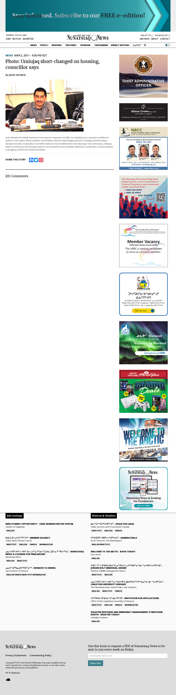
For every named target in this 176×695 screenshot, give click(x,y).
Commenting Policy (40, 655)
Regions (56, 45)
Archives (145, 38)
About (154, 38)
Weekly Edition (120, 45)
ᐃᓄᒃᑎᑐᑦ (137, 45)
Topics (43, 45)
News (33, 45)
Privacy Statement (16, 655)
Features (71, 45)
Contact (165, 38)
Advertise (28, 38)
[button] (8, 680)
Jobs (8, 38)
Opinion (85, 45)
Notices (16, 38)
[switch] (167, 45)
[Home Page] (88, 37)
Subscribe (95, 663)
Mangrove (15, 673)
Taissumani (101, 45)
